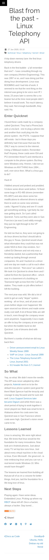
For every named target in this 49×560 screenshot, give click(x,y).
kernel (35, 53)
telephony (27, 53)
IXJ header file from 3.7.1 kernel (25, 365)
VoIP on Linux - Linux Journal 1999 (27, 354)
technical (11, 53)
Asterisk (17, 384)
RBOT (7, 502)
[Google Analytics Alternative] (9, 511)
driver (42, 53)
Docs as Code (13, 536)
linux (19, 53)
